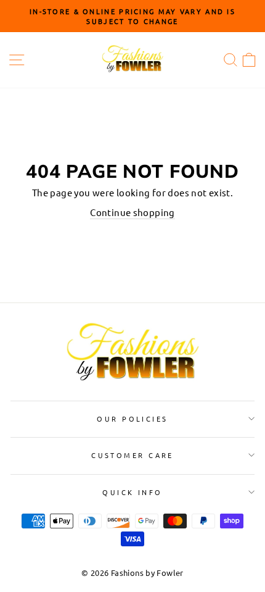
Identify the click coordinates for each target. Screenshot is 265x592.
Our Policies (132, 418)
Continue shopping (132, 212)
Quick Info (132, 492)
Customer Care (132, 455)
